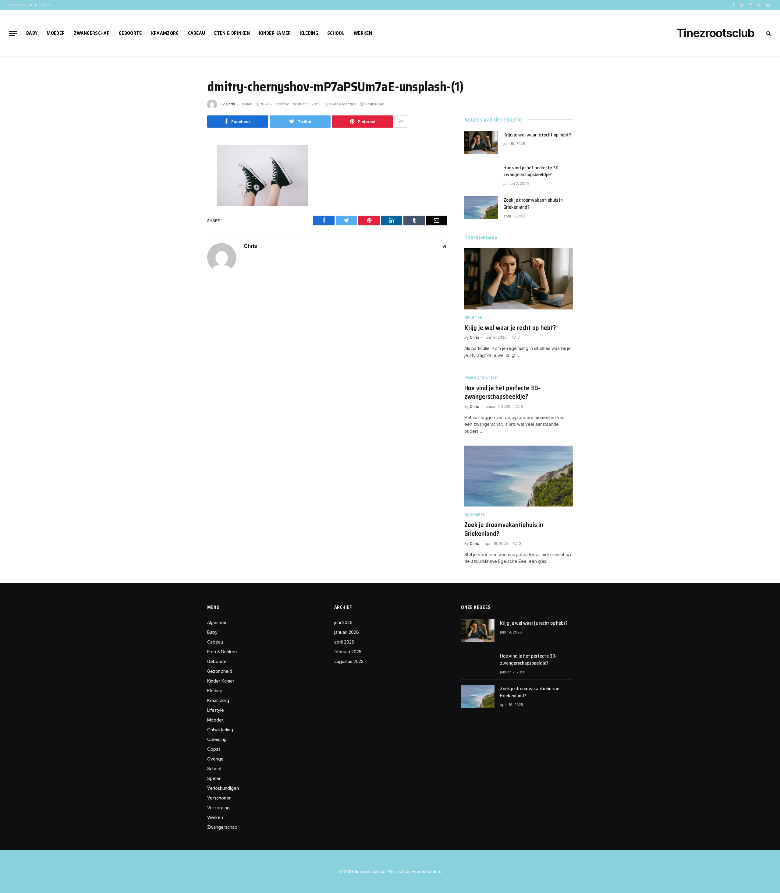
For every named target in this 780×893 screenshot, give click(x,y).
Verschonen (219, 797)
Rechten (473, 317)
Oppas (214, 749)
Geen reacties (343, 104)
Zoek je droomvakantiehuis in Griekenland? (533, 204)
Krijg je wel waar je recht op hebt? (537, 135)
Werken (363, 33)
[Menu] (13, 33)
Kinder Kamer (275, 33)
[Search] (768, 33)
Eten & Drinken (232, 33)
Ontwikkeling (220, 729)
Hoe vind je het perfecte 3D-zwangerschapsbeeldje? (531, 171)
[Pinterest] (186, 206)
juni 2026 (343, 622)
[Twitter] (186, 179)
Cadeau (196, 33)
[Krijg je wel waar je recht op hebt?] (481, 142)
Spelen (214, 778)
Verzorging (218, 807)
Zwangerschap (92, 33)
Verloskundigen (223, 788)
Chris (230, 104)
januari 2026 (346, 632)
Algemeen (475, 514)
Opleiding (217, 739)
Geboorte (130, 33)
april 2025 (344, 641)
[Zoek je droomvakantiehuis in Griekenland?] (481, 207)
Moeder (56, 33)
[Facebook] (186, 165)
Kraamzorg (165, 33)
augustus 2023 (348, 661)
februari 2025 (347, 651)
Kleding (309, 33)
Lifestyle (215, 710)
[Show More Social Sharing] (401, 121)
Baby (31, 33)
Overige (215, 758)
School (336, 33)
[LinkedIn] (186, 193)
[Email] (186, 220)
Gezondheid (219, 671)
